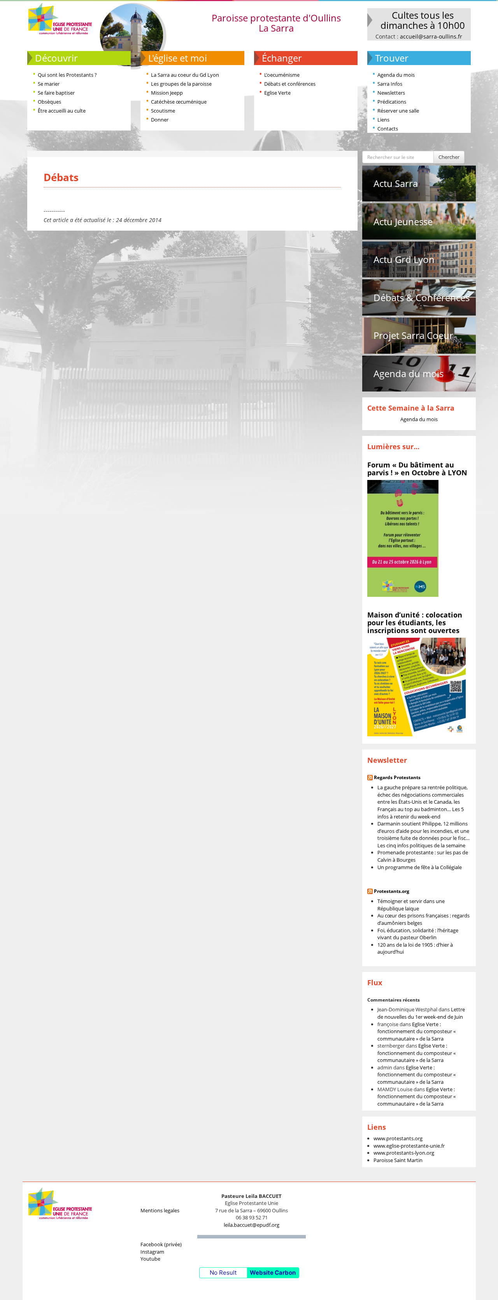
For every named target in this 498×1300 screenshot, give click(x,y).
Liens (383, 119)
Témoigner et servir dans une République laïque (411, 905)
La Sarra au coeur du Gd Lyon (185, 74)
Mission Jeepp (167, 92)
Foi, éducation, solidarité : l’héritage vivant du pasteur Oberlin (417, 934)
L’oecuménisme (282, 74)
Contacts (387, 128)
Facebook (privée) (161, 1244)
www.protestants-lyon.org (404, 1152)
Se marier (49, 83)
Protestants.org (391, 891)
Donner (159, 119)
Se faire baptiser (56, 92)
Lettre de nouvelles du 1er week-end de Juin (421, 1013)
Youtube (150, 1258)
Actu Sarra (396, 183)
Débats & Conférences (422, 297)
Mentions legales (159, 1210)
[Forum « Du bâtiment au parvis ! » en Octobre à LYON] (402, 538)
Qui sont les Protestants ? (67, 74)
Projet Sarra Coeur (413, 335)
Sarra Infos (389, 83)
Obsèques (49, 101)
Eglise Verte (277, 92)
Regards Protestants (397, 777)
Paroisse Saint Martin (398, 1160)
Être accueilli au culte (62, 110)
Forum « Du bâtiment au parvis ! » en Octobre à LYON (417, 468)
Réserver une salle (398, 110)
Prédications (391, 101)
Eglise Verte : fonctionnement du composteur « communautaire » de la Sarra (416, 1031)
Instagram (152, 1251)
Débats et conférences (290, 83)
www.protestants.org (398, 1138)
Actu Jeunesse (403, 221)
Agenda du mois (396, 74)
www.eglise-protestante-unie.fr (409, 1145)
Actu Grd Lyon (404, 259)
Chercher (448, 157)
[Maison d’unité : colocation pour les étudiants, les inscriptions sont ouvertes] (416, 686)
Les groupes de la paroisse (181, 83)
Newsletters (391, 92)
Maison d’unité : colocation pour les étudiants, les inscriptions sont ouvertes (414, 622)
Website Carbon (273, 1272)
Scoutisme (163, 110)
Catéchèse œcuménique (179, 101)
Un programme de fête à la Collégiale (419, 867)
